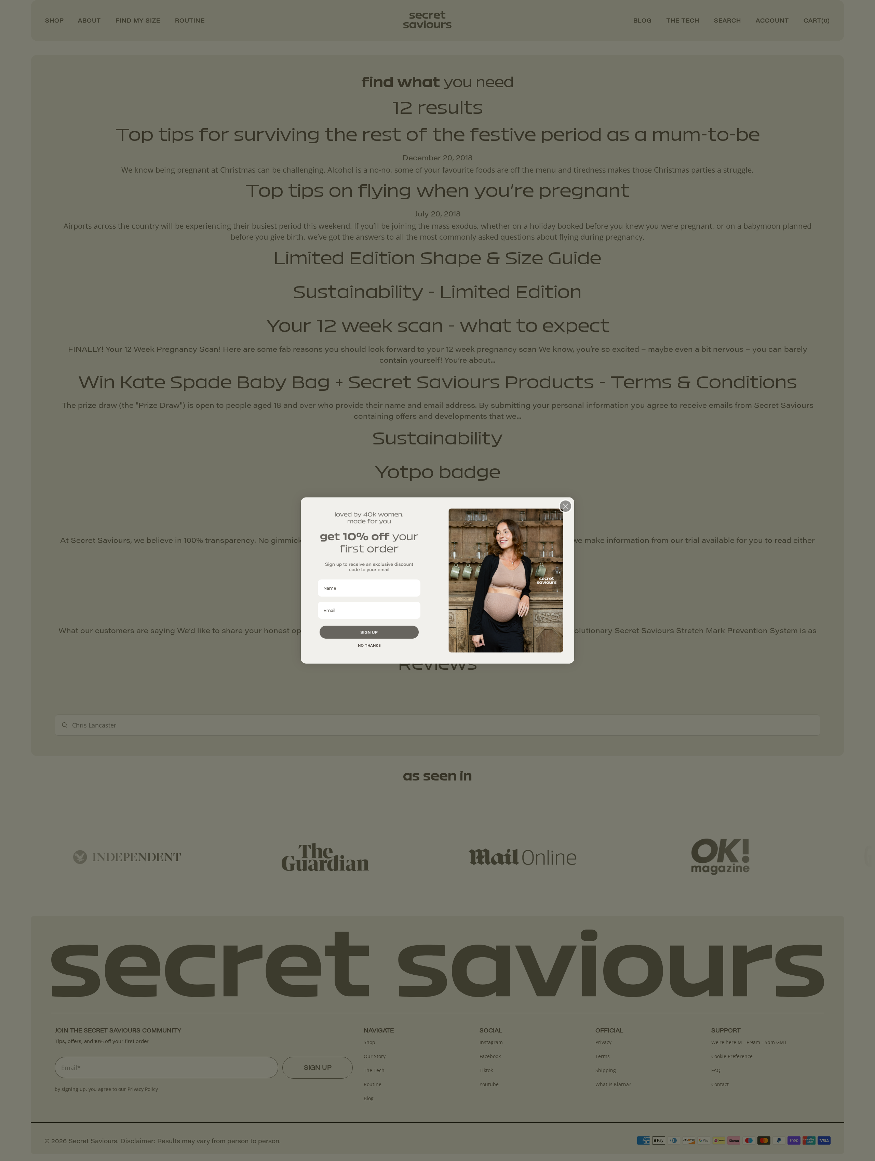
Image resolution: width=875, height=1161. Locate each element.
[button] (369, 632)
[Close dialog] (565, 506)
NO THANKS (369, 645)
